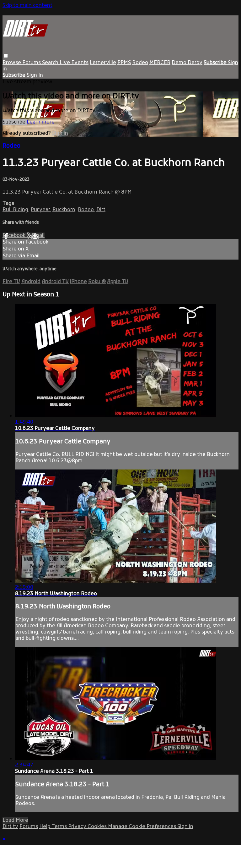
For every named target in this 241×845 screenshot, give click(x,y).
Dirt (100, 210)
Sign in (60, 133)
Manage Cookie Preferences (142, 827)
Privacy (78, 827)
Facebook (15, 236)
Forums (32, 63)
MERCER (159, 63)
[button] (6, 56)
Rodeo (140, 63)
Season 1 (46, 295)
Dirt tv (10, 827)
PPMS (124, 63)
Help (45, 827)
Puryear (40, 210)
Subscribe (15, 122)
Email (38, 236)
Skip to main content (27, 6)
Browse (12, 63)
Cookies (98, 827)
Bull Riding (15, 210)
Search (51, 63)
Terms (59, 827)
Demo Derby (187, 63)
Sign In (35, 75)
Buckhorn (63, 210)
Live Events (74, 63)
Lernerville (103, 63)
